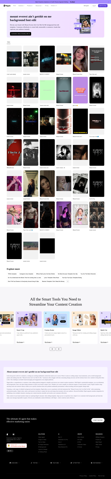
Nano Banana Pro (62, 447)
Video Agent (41, 437)
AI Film (79, 442)
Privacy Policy (83, 475)
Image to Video (42, 439)
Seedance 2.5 (62, 444)
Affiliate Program (100, 437)
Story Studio (80, 437)
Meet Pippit (99, 442)
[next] (58, 349)
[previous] (52, 349)
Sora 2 (60, 442)
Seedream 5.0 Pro (63, 439)
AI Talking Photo (42, 451)
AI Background (42, 447)
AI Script (79, 447)
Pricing (97, 447)
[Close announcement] (108, 2)
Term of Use (101, 475)
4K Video (79, 439)
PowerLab (98, 439)
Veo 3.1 (60, 437)
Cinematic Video (81, 444)
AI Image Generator (43, 444)
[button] (20, 33)
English (87, 5)
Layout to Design (42, 449)
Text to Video (41, 442)
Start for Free (98, 420)
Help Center (99, 444)
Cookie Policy (92, 475)
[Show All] (67, 281)
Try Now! (72, 2)
